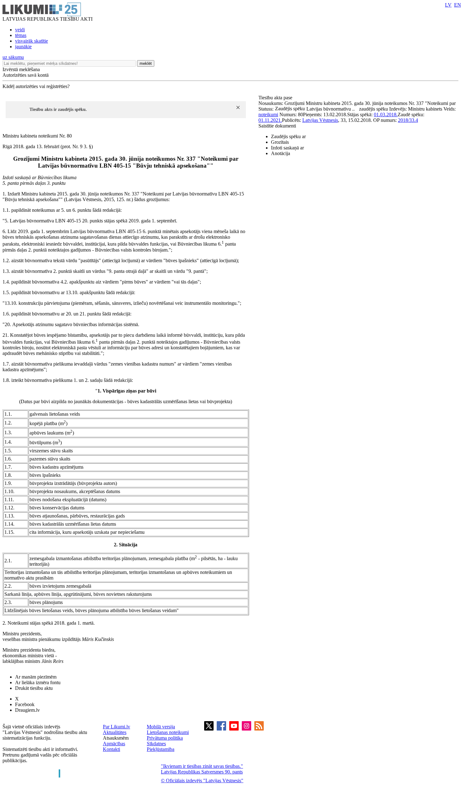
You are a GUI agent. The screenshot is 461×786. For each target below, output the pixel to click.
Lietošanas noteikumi (168, 732)
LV (448, 5)
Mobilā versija (161, 726)
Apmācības (114, 743)
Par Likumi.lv (116, 726)
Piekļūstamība (160, 749)
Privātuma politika (165, 738)
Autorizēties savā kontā (26, 75)
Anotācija (280, 153)
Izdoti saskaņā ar (287, 147)
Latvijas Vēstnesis (320, 120)
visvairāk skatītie (31, 41)
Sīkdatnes (156, 743)
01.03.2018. (386, 114)
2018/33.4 (408, 120)
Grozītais (280, 142)
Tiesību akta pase (276, 97)
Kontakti (111, 749)
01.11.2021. (270, 120)
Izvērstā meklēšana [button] (21, 69)
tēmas (20, 35)
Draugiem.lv (27, 710)
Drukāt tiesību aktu (34, 688)
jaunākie (23, 46)
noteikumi (268, 114)
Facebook (24, 704)
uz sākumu (13, 57)
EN (457, 5)
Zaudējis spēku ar (288, 136)
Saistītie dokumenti (277, 125)
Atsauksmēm (116, 738)
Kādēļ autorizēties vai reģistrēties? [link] (36, 86)
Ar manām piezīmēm (35, 676)
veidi (20, 29)
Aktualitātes (114, 732)
